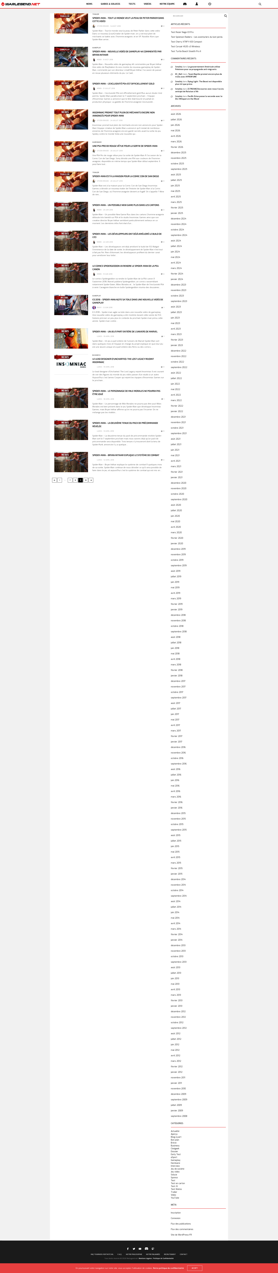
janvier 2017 (176, 741)
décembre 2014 (178, 879)
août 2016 (175, 769)
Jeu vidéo (175, 1172)
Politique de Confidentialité (163, 1258)
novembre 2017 (178, 686)
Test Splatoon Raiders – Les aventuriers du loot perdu (197, 37)
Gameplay (96, 48)
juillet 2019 (176, 576)
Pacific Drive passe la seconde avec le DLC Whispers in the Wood (198, 97)
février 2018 (177, 670)
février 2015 (177, 868)
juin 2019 (175, 582)
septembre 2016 (179, 763)
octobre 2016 (177, 758)
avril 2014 (175, 923)
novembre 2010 (178, 1088)
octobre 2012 (177, 1022)
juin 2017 (175, 714)
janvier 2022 (177, 411)
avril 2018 (175, 659)
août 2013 (175, 967)
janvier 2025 (177, 213)
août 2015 (175, 835)
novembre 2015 (178, 818)
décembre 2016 (178, 747)
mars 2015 (176, 863)
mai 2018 (175, 653)
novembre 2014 (178, 885)
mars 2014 (176, 929)
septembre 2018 (179, 631)
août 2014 (175, 901)
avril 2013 (175, 989)
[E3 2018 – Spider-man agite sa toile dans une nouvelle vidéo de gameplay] (71, 305)
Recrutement (170, 1254)
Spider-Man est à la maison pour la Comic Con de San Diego (125, 176)
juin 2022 (175, 384)
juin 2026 (175, 125)
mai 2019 (175, 587)
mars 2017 (176, 730)
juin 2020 (175, 516)
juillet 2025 (176, 180)
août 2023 (176, 306)
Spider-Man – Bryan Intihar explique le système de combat (125, 455)
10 (86, 480)
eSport (174, 1157)
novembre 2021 (178, 422)
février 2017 (176, 736)
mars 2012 (176, 1061)
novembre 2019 (178, 554)
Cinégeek (175, 1149)
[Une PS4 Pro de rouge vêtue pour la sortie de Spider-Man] (71, 151)
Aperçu (174, 1134)
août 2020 (176, 505)
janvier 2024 (177, 279)
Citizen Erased (103, 26)
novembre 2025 (178, 158)
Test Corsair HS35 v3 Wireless (185, 46)
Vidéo (173, 1195)
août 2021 (175, 439)
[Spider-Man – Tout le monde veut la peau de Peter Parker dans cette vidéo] (71, 23)
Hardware (96, 142)
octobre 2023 (177, 295)
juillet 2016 (176, 774)
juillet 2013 (176, 973)
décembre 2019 (178, 549)
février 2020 (177, 538)
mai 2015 (175, 852)
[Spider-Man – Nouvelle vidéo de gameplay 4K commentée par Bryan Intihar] (71, 57)
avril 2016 (175, 791)
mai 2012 (175, 1050)
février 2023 (177, 339)
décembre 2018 (178, 615)
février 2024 (177, 273)
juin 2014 (175, 912)
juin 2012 (175, 1044)
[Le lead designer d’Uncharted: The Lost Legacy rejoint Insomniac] (71, 364)
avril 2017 (175, 725)
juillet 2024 (176, 246)
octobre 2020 (177, 494)
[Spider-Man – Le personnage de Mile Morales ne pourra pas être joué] (71, 398)
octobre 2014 (177, 890)
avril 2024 (176, 262)
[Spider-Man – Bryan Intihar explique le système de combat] (71, 462)
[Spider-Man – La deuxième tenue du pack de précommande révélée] (71, 430)
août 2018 (175, 637)
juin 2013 (175, 978)
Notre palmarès (153, 1254)
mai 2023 (175, 323)
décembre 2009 (178, 1094)
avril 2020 (176, 527)
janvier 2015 (176, 874)
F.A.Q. (120, 1254)
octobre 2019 (177, 560)
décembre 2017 (178, 681)
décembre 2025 (178, 152)
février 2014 (177, 934)
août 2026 (176, 114)
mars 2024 (176, 268)
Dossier (174, 1152)
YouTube (175, 1198)
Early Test (176, 1154)
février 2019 (177, 604)
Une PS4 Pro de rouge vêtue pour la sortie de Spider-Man (124, 146)
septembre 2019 (179, 565)
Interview (175, 1166)
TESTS (132, 4)
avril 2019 (175, 593)
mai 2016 (175, 785)
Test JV (174, 1186)
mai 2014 (175, 918)
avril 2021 (175, 461)
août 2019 (175, 571)
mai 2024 (175, 257)
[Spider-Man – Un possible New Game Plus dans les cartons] (71, 212)
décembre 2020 (178, 483)
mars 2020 (176, 532)
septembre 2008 (179, 1116)
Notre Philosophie (134, 1254)
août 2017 (175, 703)
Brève (174, 1143)
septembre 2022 (179, 367)
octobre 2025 (177, 163)
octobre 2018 (177, 626)
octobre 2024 (177, 229)
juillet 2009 (176, 1105)
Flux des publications (181, 1223)
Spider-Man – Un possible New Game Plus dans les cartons (125, 205)
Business (96, 355)
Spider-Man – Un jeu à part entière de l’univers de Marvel (125, 331)
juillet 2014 (176, 907)
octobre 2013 (177, 956)
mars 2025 (176, 202)
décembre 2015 (178, 813)
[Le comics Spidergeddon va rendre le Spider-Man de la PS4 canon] (71, 273)
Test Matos (176, 1189)
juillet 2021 (176, 444)
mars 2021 (176, 466)
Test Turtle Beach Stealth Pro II (186, 51)
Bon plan (175, 1140)
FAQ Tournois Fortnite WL (102, 1254)
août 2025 (176, 174)
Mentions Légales (145, 1258)
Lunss (99, 336)
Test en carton (178, 1183)
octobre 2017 (177, 692)
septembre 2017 (178, 697)
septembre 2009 (179, 1099)
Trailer (95, 14)
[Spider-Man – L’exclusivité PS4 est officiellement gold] (71, 90)
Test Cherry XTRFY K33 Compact (186, 42)
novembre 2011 (178, 1077)
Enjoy (99, 307)
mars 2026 (176, 141)
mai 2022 (175, 389)
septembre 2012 (179, 1028)
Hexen (99, 60)
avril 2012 (175, 1055)
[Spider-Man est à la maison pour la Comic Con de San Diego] (71, 182)
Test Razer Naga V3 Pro (182, 32)
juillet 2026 (176, 119)
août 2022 (176, 372)
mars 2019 (176, 598)
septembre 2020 (179, 499)
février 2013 (176, 1000)
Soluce (174, 1175)
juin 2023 (175, 317)
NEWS (89, 4)
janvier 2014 (176, 940)
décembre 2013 (178, 945)
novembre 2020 (178, 488)
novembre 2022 (178, 356)
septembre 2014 (179, 896)
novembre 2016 (178, 752)
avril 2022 (176, 395)
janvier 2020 (177, 543)
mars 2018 (176, 664)
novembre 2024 (178, 224)
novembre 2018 (178, 620)
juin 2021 (175, 450)
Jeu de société (177, 1169)
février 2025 (177, 207)
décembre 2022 (178, 350)
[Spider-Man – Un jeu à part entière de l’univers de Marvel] (71, 338)
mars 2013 (176, 995)
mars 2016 (176, 796)
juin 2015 (175, 846)
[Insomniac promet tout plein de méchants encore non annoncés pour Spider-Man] (71, 119)
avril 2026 (176, 136)
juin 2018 (175, 648)
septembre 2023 (179, 301)
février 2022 (177, 406)
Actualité (175, 1131)
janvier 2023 (177, 345)
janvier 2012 (176, 1072)
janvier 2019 (176, 609)
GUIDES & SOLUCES (110, 4)
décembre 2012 (178, 1011)
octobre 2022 (177, 361)
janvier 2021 (176, 477)
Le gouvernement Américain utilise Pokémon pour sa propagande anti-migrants (197, 68)
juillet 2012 (176, 1039)
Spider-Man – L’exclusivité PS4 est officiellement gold (123, 83)
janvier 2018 (176, 675)
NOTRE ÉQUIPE (167, 4)
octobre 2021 (177, 428)
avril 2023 (176, 328)
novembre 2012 (178, 1017)
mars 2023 (176, 334)
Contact (183, 1254)
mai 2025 (175, 191)
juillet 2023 (176, 312)
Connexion (175, 1218)
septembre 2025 (179, 169)
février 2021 (177, 472)
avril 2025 (176, 196)
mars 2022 (176, 400)
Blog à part (176, 1137)
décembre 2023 (178, 284)
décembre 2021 (178, 417)
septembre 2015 (179, 829)
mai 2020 (175, 521)
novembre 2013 (178, 951)
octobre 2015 (177, 824)
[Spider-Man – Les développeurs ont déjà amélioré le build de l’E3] (71, 241)
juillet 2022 (176, 378)
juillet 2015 (176, 840)
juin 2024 (175, 251)
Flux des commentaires (182, 1229)
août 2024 (176, 240)
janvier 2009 (177, 1110)
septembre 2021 (179, 433)
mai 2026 (175, 130)
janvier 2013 (176, 1006)
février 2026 (177, 147)
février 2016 (177, 802)
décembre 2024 (178, 218)
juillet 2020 (176, 510)
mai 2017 (175, 719)
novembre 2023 (178, 290)
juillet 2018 (176, 642)
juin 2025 (175, 185)
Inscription (176, 1212)
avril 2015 (175, 857)
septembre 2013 (178, 962)
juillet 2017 (176, 708)
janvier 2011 (176, 1083)
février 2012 (177, 1066)
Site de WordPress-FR (181, 1234)
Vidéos (147, 4)
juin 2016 (175, 780)
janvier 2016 (176, 807)
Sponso (174, 1178)
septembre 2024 (179, 235)
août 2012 (175, 1033)
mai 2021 (175, 455)
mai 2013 (175, 984)
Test (173, 1181)
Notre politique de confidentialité (168, 1268)
